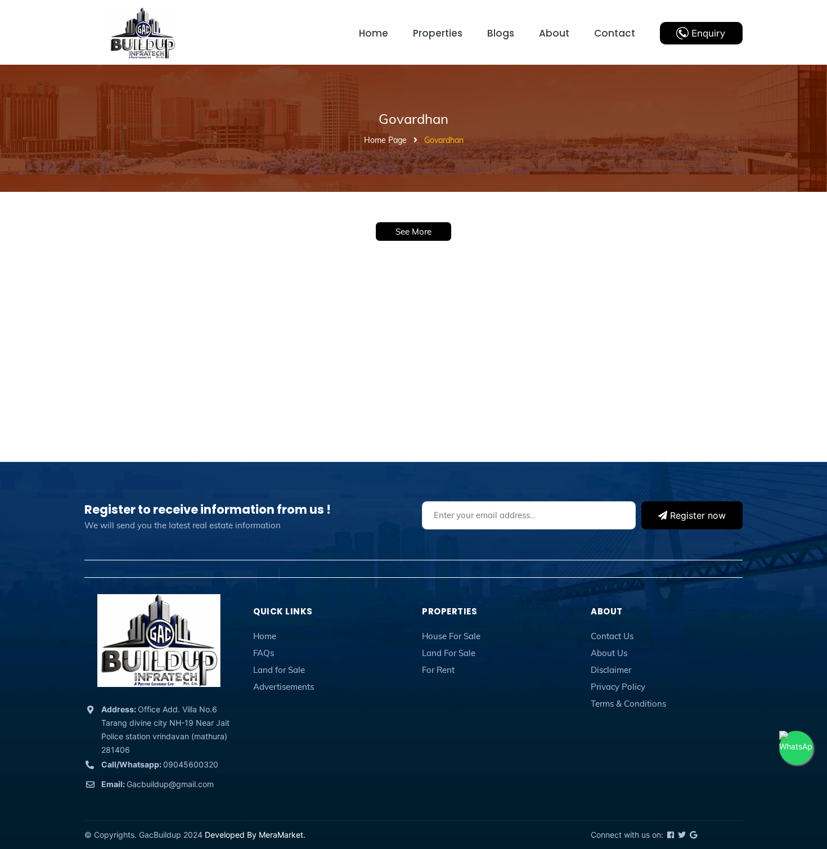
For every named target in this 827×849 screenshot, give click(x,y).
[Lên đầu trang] (790, 790)
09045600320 (159, 764)
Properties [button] (449, 611)
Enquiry (708, 33)
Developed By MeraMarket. (255, 834)
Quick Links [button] (283, 611)
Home (264, 636)
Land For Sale (448, 653)
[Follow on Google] (692, 834)
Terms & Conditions (628, 703)
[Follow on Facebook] (670, 834)
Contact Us (612, 636)
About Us (609, 653)
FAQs (263, 653)
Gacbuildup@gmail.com (157, 784)
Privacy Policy (618, 686)
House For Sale (451, 636)
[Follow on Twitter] (681, 834)
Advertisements (283, 686)
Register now (696, 515)
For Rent (438, 669)
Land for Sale (279, 669)
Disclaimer (611, 669)
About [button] (607, 611)
